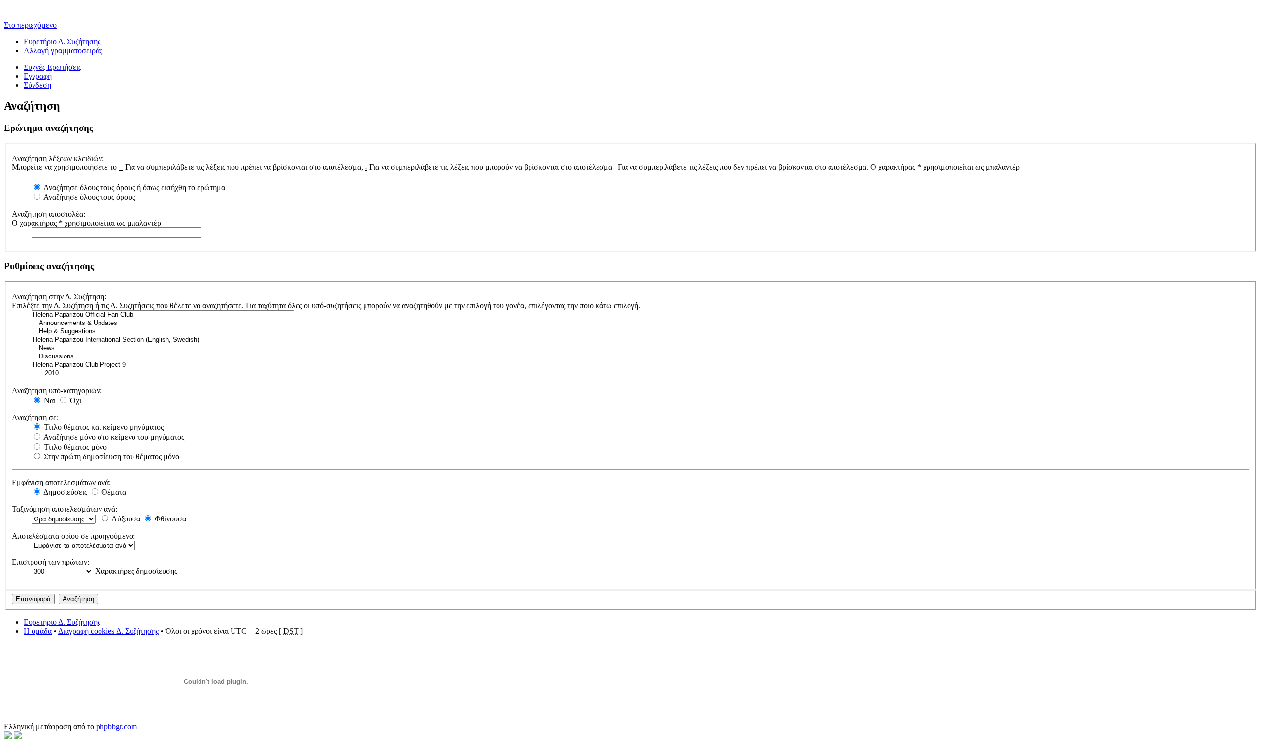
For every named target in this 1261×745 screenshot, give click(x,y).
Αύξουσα (125, 519)
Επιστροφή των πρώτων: (50, 562)
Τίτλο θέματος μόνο (74, 447)
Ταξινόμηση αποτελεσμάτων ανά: (64, 509)
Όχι (74, 400)
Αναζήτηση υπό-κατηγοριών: (57, 391)
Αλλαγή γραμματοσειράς (63, 50)
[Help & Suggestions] (163, 331)
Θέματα (113, 492)
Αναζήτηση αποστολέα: (48, 214)
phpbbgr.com (116, 726)
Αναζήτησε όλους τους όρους (88, 197)
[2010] (163, 373)
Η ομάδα (38, 631)
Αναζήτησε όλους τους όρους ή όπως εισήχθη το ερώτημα (133, 187)
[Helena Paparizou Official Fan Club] (163, 315)
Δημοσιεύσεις (64, 492)
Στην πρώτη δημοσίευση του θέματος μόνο (110, 457)
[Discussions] (163, 357)
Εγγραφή (38, 76)
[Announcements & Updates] (163, 323)
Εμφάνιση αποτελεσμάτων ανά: (61, 482)
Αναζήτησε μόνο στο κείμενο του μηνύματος (113, 437)
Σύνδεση (37, 85)
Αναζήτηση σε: (35, 417)
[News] (163, 348)
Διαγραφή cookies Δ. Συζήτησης (108, 631)
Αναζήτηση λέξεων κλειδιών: (58, 158)
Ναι (49, 400)
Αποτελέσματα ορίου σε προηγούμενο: (73, 536)
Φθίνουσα (169, 519)
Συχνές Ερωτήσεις (52, 67)
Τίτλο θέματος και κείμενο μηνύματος (103, 427)
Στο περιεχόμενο (30, 25)
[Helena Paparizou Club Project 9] (163, 365)
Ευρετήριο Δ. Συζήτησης (62, 41)
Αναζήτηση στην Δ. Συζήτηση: (59, 296)
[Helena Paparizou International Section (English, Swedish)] (163, 340)
